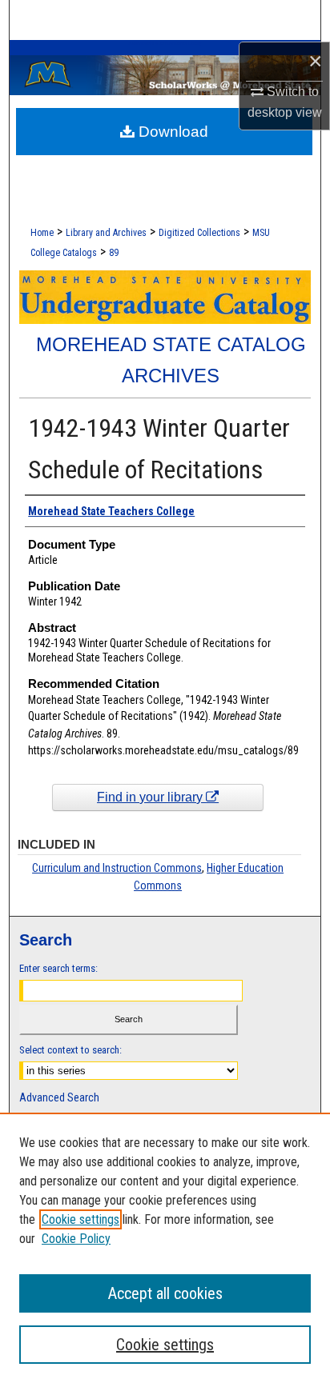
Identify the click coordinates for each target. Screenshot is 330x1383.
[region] (165, 1248)
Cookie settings (80, 1219)
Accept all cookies (165, 1293)
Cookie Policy (76, 1238)
